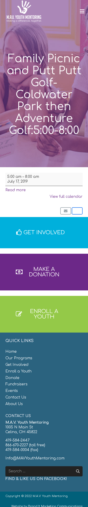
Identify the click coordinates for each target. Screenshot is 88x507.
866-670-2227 (16, 445)
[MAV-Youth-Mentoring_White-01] (24, 11)
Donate (12, 378)
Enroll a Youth (18, 371)
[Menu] (82, 11)
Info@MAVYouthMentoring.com (35, 458)
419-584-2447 (17, 440)
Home (11, 352)
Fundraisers (16, 384)
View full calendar (66, 197)
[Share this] (77, 211)
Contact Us (15, 397)
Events (11, 391)
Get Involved (16, 365)
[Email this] (65, 211)
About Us (14, 404)
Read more (15, 190)
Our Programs (18, 358)
